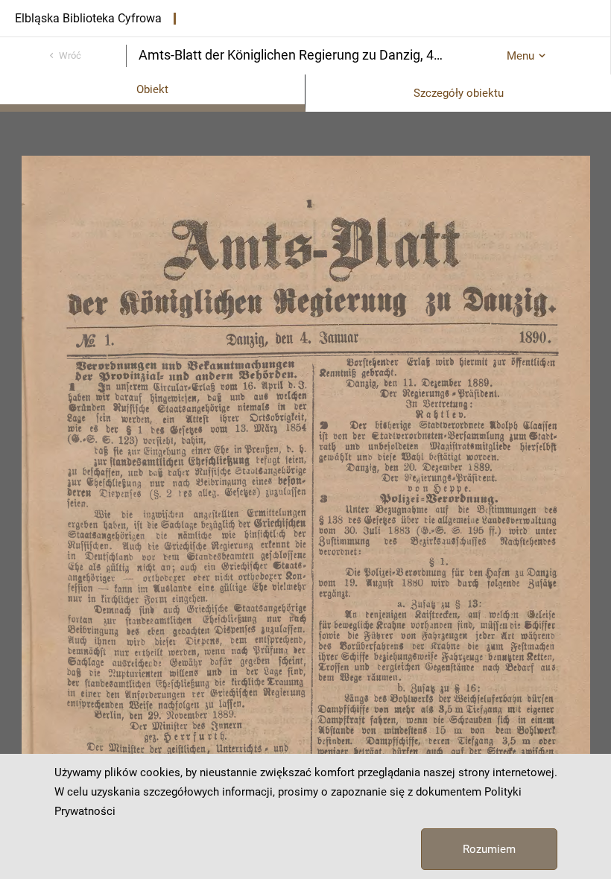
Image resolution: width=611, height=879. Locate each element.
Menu (520, 56)
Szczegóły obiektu (459, 93)
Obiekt (152, 89)
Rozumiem (489, 849)
